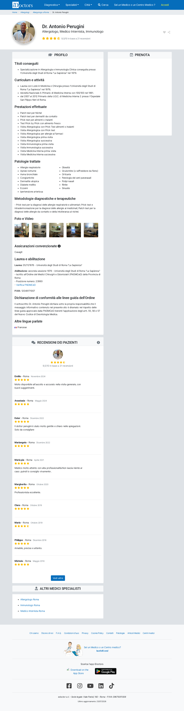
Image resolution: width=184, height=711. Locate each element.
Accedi (165, 4)
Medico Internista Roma (32, 611)
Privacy (85, 633)
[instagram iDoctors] (79, 685)
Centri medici (148, 633)
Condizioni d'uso (71, 633)
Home (14, 12)
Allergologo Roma (29, 599)
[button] (66, 38)
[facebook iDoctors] (69, 685)
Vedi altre (58, 578)
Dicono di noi (47, 633)
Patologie (120, 633)
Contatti (109, 633)
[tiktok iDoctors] (111, 685)
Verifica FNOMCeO (26, 284)
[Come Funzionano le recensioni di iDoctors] (98, 342)
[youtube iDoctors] (90, 685)
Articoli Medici (134, 633)
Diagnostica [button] (51, 4)
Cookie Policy (97, 633)
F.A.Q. (58, 633)
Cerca (104, 4)
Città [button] (87, 4)
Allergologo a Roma (41, 12)
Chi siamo (34, 633)
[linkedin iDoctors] (101, 685)
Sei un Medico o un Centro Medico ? (134, 4)
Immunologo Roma (30, 605)
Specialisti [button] (71, 4)
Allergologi (25, 12)
